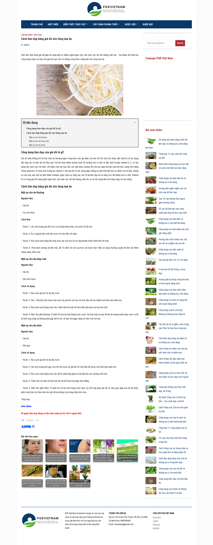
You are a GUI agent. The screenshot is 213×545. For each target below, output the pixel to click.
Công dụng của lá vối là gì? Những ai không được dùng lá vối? (165, 314)
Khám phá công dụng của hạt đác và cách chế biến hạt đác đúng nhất (167, 168)
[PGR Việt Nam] (106, 10)
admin (26, 44)
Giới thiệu (53, 24)
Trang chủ (37, 24)
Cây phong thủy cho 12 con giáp (173, 259)
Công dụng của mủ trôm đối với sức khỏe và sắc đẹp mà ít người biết (166, 377)
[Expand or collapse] (135, 122)
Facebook (157, 517)
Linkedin (156, 528)
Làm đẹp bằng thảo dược (31, 35)
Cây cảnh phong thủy (105, 24)
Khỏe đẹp (148, 24)
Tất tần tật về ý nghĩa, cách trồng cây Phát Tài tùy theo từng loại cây (167, 328)
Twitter (155, 521)
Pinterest (156, 524)
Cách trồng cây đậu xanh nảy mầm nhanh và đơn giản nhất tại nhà (166, 362)
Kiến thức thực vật (74, 24)
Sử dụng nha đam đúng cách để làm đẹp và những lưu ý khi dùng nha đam (166, 143)
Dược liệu (130, 24)
